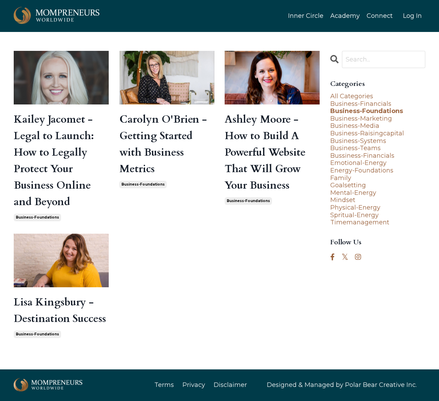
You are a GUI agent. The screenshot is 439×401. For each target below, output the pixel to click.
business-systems (358, 141)
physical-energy (355, 207)
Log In (412, 16)
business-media (354, 126)
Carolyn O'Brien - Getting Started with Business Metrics (163, 144)
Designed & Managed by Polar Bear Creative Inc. (342, 385)
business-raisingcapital (367, 133)
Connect (380, 16)
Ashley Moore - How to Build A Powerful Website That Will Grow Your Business (265, 152)
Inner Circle (305, 16)
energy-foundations (361, 170)
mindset (342, 200)
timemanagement (359, 222)
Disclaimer (230, 385)
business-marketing (361, 118)
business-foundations (37, 217)
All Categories (351, 96)
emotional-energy (358, 163)
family (340, 178)
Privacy (193, 385)
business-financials (360, 104)
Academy (345, 16)
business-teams (355, 148)
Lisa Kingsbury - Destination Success (60, 310)
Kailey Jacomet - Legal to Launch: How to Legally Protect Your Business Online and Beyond (54, 160)
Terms (164, 385)
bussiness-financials (362, 155)
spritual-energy (354, 215)
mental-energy (353, 193)
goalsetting (348, 185)
